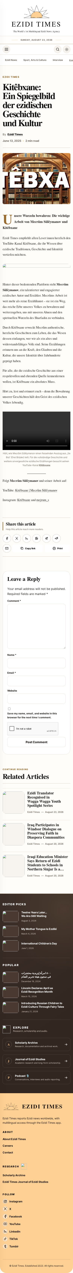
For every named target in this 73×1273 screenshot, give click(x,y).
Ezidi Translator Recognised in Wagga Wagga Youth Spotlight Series (44, 799)
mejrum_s (42, 500)
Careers (8, 1145)
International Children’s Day (39, 943)
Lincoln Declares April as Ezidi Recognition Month (37, 989)
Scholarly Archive (14, 1175)
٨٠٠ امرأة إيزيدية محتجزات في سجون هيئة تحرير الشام (36, 974)
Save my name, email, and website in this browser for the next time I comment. (32, 715)
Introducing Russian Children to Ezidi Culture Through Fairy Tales (42, 1004)
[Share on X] (17, 538)
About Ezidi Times (14, 1139)
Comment (14, 600)
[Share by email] (7, 548)
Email (11, 672)
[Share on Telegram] (46, 538)
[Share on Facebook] (7, 538)
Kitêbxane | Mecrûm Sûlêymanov (36, 490)
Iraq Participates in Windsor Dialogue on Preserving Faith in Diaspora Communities (46, 831)
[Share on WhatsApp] (36, 538)
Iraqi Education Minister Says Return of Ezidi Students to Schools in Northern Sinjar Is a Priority (47, 865)
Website (12, 690)
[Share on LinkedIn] (26, 538)
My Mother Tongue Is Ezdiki (39, 929)
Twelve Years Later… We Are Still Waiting (34, 914)
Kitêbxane (44, 465)
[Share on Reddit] (56, 538)
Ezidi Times (15, 134)
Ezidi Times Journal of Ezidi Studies (25, 1181)
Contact (8, 1152)
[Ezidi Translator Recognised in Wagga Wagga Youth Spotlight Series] (14, 802)
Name (11, 654)
